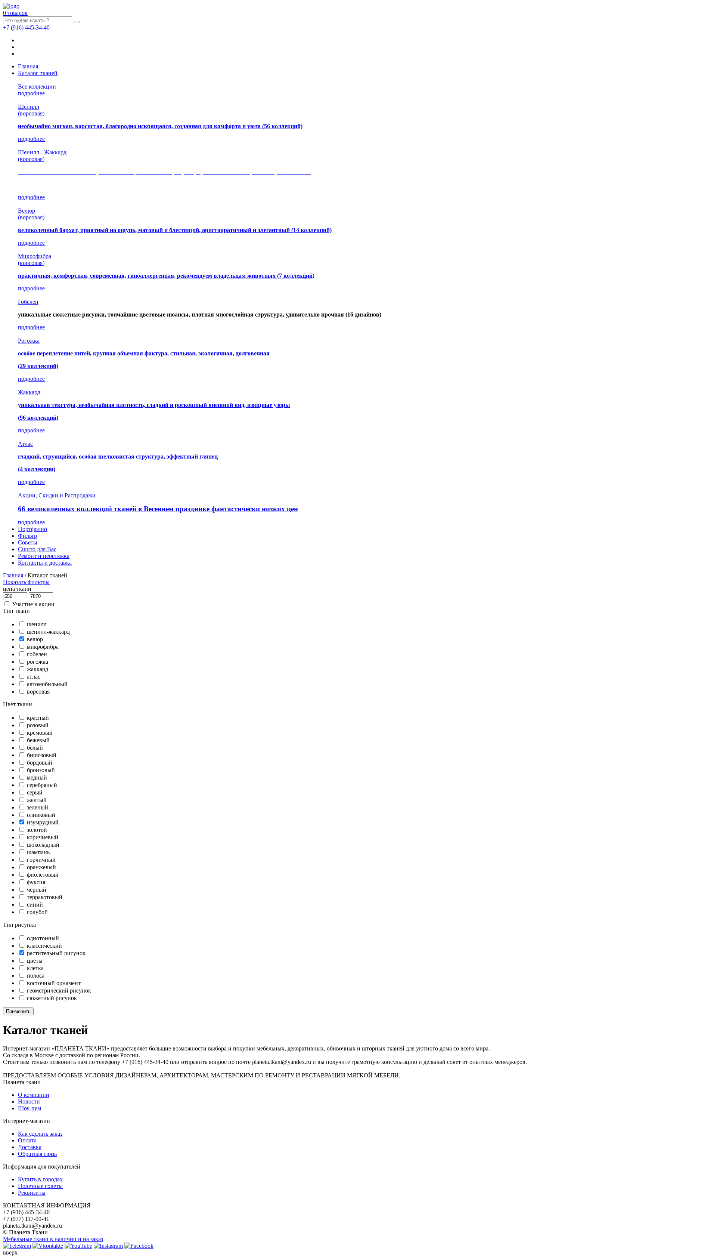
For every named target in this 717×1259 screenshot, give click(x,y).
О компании (33, 1095)
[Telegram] (17, 1246)
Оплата (27, 1140)
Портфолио (32, 529)
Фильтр (27, 536)
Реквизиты (32, 1192)
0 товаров (15, 13)
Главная (28, 66)
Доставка (29, 1147)
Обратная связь (37, 1154)
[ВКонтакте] (47, 1246)
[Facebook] (138, 1246)
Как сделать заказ (40, 1133)
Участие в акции (33, 604)
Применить (18, 1011)
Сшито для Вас (37, 549)
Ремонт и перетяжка (43, 556)
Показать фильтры (26, 582)
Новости (29, 1101)
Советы (27, 542)
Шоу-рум (29, 1108)
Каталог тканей (38, 73)
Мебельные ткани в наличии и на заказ (53, 1239)
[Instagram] (108, 1246)
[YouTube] (78, 1246)
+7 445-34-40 (26, 27)
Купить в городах (40, 1179)
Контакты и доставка (45, 562)
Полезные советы (40, 1186)
